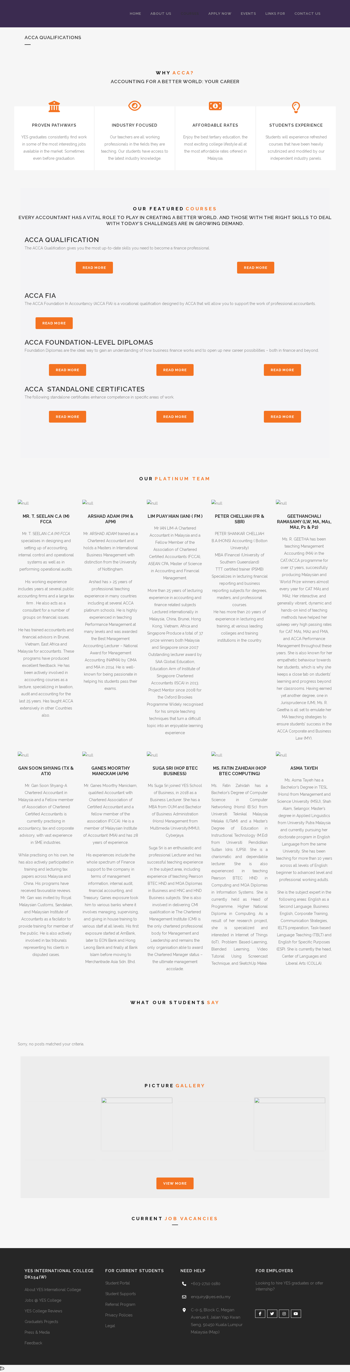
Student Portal (117, 1283)
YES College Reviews (43, 1311)
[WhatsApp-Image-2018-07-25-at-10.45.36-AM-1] (289, 1124)
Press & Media (37, 1332)
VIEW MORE (175, 1183)
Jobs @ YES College (43, 1300)
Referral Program (120, 1304)
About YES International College (53, 1289)
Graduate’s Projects (41, 1321)
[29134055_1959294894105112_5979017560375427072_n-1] (137, 1124)
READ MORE (94, 268)
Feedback (33, 1343)
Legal (110, 1326)
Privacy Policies (119, 1315)
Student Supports (120, 1294)
